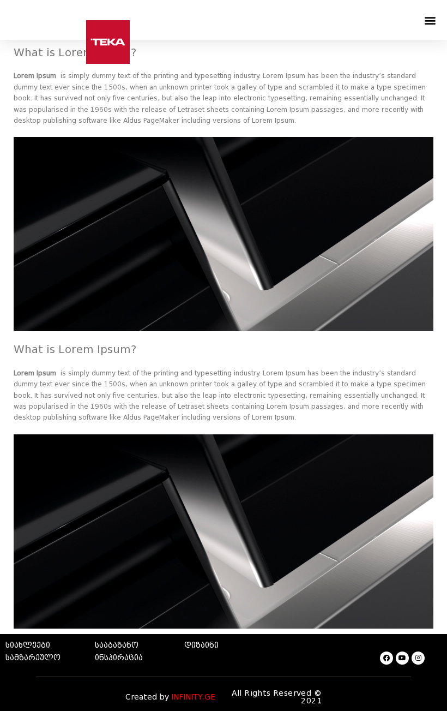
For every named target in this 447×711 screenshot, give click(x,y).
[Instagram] (418, 658)
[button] (430, 20)
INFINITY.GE (193, 697)
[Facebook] (386, 658)
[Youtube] (402, 658)
